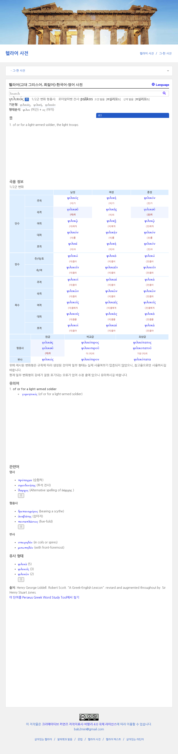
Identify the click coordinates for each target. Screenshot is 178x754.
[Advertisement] (132, 148)
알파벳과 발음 (64, 739)
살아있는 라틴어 (135, 739)
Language (162, 84)
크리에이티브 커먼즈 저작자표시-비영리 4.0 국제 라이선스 (79, 724)
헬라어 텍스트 (113, 739)
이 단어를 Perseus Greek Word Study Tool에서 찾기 (44, 597)
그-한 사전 (165, 53)
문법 (80, 739)
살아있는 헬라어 (43, 739)
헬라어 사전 (16, 53)
